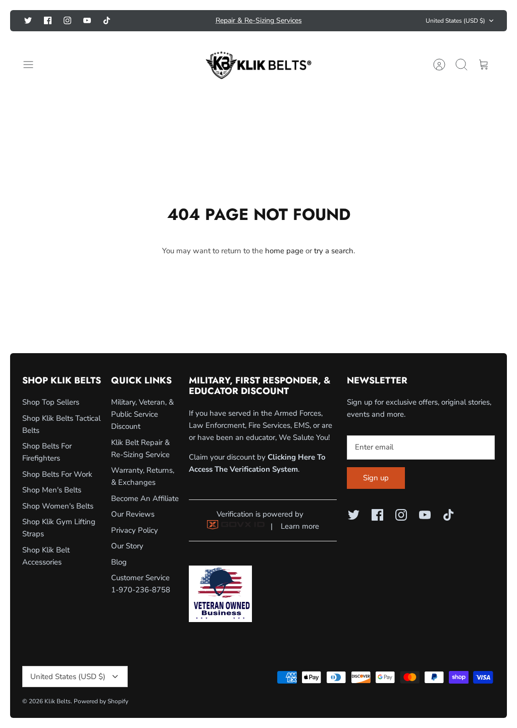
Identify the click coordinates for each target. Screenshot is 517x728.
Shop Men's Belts (51, 490)
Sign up (376, 478)
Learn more (300, 526)
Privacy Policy (134, 530)
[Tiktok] (107, 20)
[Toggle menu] (33, 65)
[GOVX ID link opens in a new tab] (236, 527)
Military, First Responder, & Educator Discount (258, 24)
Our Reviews (132, 514)
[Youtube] (87, 20)
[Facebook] (48, 20)
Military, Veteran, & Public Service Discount (142, 414)
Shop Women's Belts (57, 506)
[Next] (368, 20)
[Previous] (149, 20)
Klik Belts (57, 701)
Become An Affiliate (145, 498)
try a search (333, 251)
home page (284, 251)
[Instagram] (67, 20)
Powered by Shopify (101, 701)
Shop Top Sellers (50, 402)
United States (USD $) (455, 21)
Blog (119, 562)
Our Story (127, 546)
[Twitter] (28, 20)
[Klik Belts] (258, 64)
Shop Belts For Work (57, 474)
